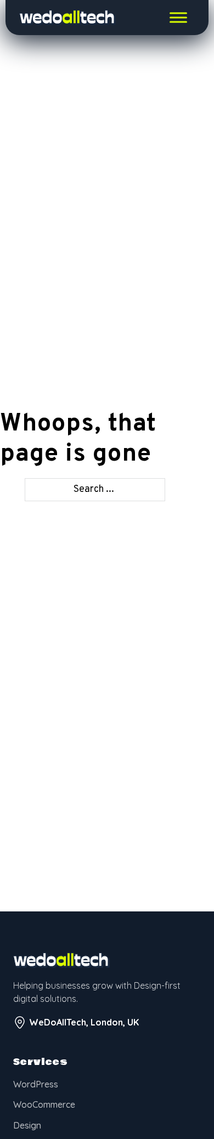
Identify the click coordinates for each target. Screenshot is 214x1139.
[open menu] (178, 17)
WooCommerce (44, 1104)
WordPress (35, 1084)
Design (27, 1125)
